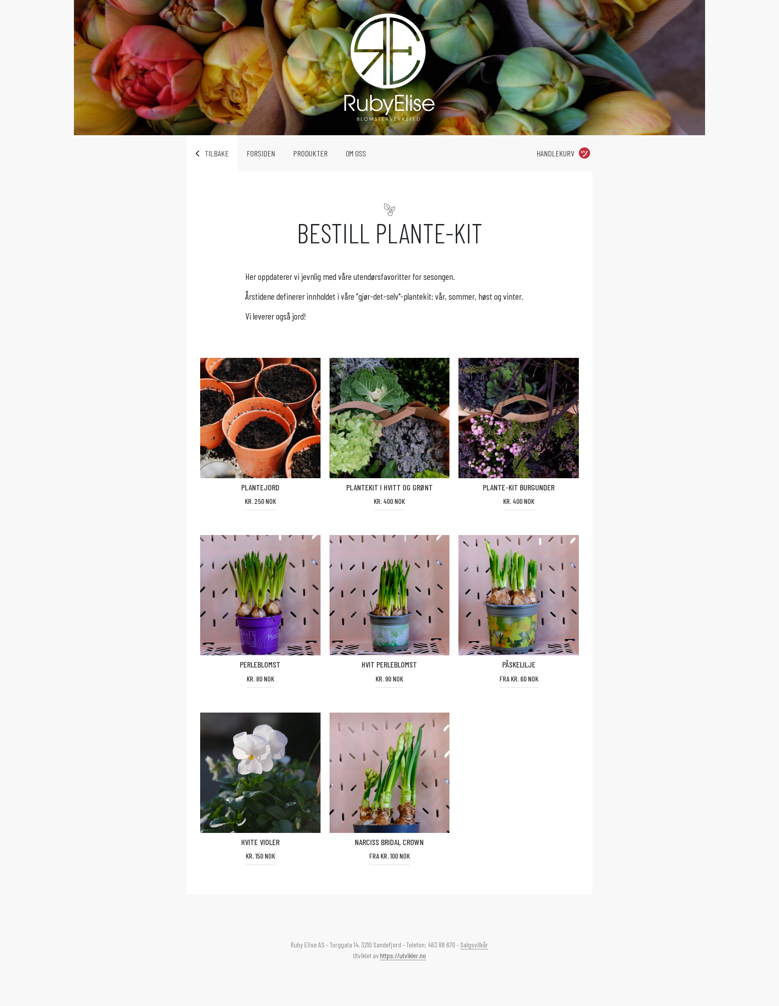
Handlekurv (555, 153)
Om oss (356, 153)
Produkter (310, 153)
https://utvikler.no (403, 955)
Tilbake (217, 153)
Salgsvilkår (474, 944)
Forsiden (261, 153)
